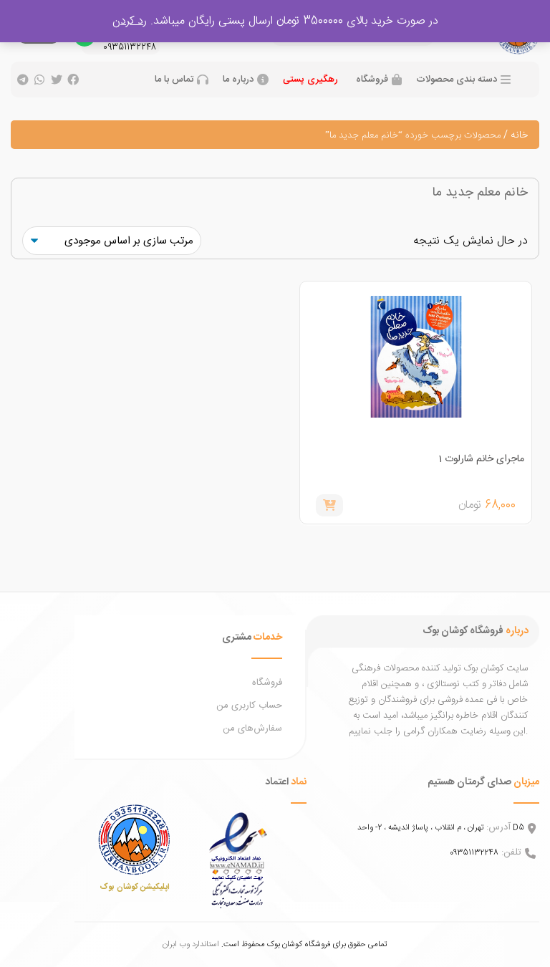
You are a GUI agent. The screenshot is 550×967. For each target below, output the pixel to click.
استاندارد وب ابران (191, 944)
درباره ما (238, 80)
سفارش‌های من (252, 728)
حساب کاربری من (249, 705)
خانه (519, 135)
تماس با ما (174, 80)
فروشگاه (372, 80)
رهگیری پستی (310, 79)
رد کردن (129, 21)
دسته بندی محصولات (456, 80)
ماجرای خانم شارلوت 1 (481, 459)
